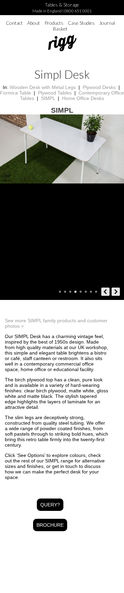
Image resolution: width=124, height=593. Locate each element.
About (33, 23)
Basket (60, 29)
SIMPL (48, 98)
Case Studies (81, 23)
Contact (14, 23)
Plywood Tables (55, 93)
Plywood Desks (99, 87)
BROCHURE (50, 525)
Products (53, 23)
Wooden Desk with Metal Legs (43, 87)
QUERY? (50, 504)
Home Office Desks (83, 98)
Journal (107, 23)
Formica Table (15, 93)
